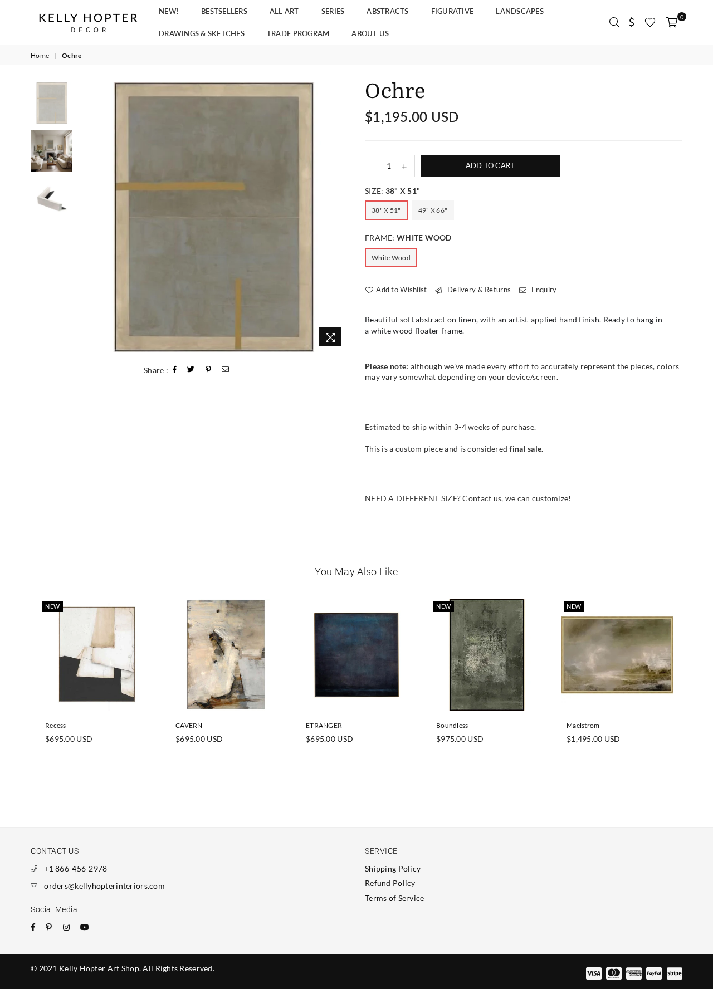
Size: (392, 190)
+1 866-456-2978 (75, 868)
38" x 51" (386, 210)
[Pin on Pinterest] (208, 370)
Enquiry (542, 289)
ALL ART (284, 11)
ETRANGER (324, 725)
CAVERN (189, 725)
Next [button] (338, 217)
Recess (55, 725)
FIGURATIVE (452, 11)
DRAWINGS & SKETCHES (202, 33)
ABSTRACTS (387, 11)
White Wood (391, 257)
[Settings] (631, 22)
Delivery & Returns (478, 289)
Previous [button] (88, 217)
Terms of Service (394, 898)
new (52, 606)
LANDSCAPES (520, 11)
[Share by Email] (225, 370)
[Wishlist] (650, 22)
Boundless (452, 725)
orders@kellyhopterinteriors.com (104, 885)
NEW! (169, 11)
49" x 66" (433, 210)
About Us (370, 33)
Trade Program (298, 33)
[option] (214, 217)
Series (333, 11)
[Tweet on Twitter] (191, 370)
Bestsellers (224, 11)
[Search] (614, 22)
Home (40, 55)
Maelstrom (583, 725)
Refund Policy (390, 883)
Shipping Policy (393, 868)
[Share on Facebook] (175, 370)
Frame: (408, 237)
